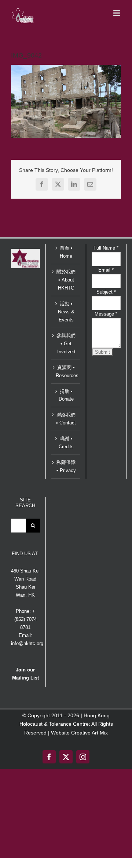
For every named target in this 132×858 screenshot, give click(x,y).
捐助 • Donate (66, 395)
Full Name (106, 248)
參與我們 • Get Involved (66, 343)
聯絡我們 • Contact (66, 419)
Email (106, 270)
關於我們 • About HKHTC (66, 280)
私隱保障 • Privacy (66, 466)
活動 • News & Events (66, 312)
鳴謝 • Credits (66, 442)
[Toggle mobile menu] (117, 13)
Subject (106, 292)
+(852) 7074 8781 (25, 619)
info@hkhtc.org (27, 643)
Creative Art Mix (89, 733)
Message (106, 314)
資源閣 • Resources (66, 371)
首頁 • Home (66, 252)
